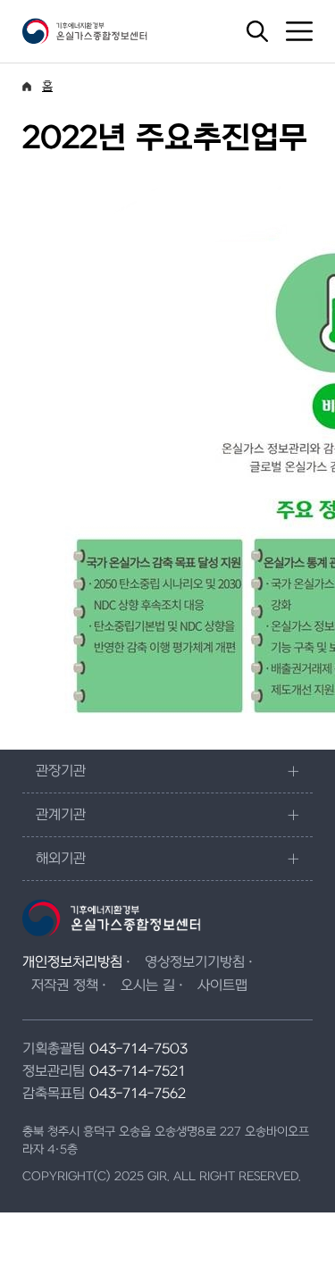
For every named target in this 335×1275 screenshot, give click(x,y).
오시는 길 (148, 985)
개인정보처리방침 (72, 962)
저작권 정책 (64, 985)
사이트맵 (222, 985)
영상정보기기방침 (195, 962)
